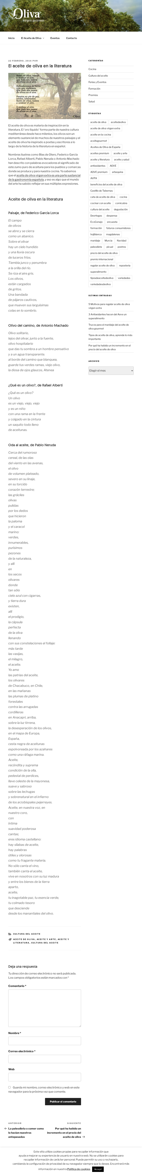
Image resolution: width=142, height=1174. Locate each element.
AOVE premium (99, 171)
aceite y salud (121, 159)
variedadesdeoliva (100, 284)
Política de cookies (78, 1169)
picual (109, 246)
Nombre (14, 1033)
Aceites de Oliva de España (105, 146)
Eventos (55, 38)
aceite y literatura (100, 159)
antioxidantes (97, 165)
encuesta (112, 221)
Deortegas (96, 215)
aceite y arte (46, 939)
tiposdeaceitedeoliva (101, 277)
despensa (111, 215)
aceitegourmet (98, 140)
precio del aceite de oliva (104, 252)
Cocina (92, 69)
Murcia (108, 240)
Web (11, 1069)
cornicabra (121, 203)
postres (122, 246)
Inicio (11, 38)
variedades (124, 277)
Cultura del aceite (27, 934)
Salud (91, 101)
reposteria (124, 265)
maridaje (95, 240)
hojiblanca (96, 234)
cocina (123, 196)
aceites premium (99, 153)
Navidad (121, 240)
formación (96, 228)
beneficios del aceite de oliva (106, 184)
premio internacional (101, 259)
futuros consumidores (118, 228)
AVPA (93, 178)
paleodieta (96, 246)
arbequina (117, 171)
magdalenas (113, 234)
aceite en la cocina (100, 134)
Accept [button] (98, 1169)
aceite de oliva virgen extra (105, 128)
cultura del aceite (45, 943)
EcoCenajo (96, 221)
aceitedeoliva (118, 122)
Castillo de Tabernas (101, 190)
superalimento (98, 271)
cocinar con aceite (100, 203)
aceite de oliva (24, 939)
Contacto (71, 38)
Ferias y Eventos (97, 82)
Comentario (17, 986)
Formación (94, 88)
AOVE (113, 165)
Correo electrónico (22, 1051)
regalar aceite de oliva (102, 265)
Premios (93, 95)
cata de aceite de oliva (102, 196)
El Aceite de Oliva (31, 38)
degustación (121, 209)
